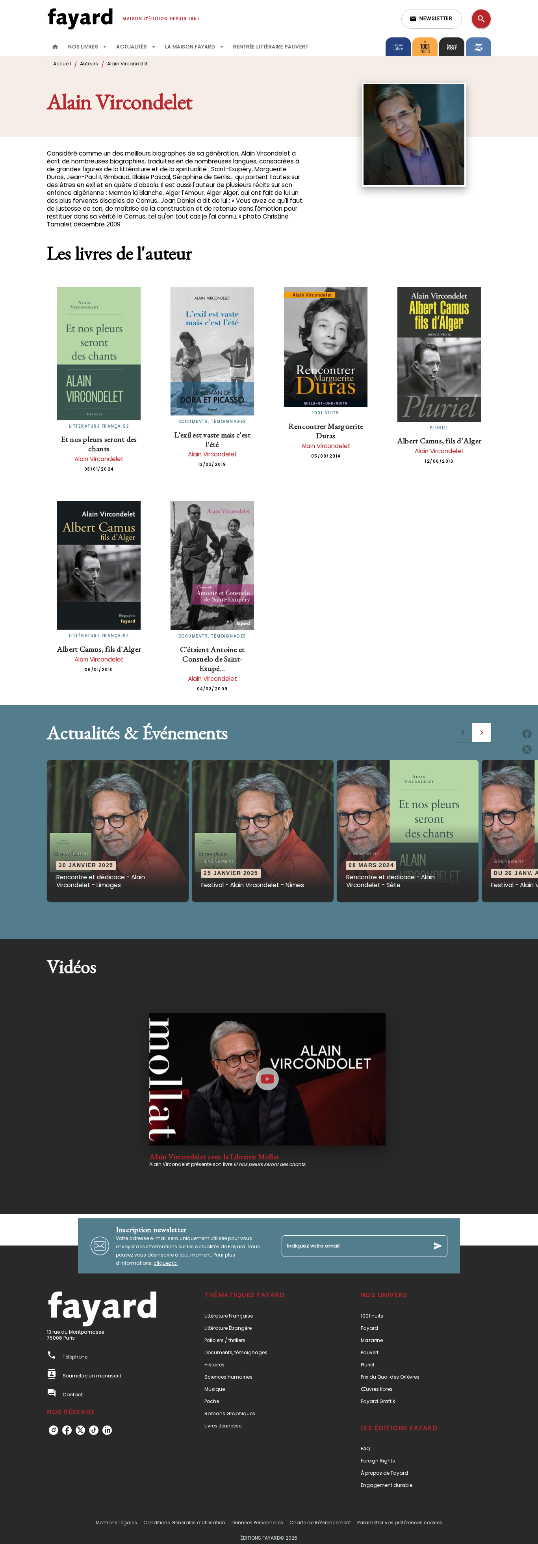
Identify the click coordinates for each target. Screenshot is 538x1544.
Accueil (62, 63)
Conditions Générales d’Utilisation (184, 1522)
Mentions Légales (116, 1522)
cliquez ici (166, 1263)
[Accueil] (80, 18)
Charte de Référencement (320, 1522)
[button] (431, 19)
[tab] (55, 46)
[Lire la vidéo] (267, 1079)
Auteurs (89, 63)
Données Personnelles (257, 1522)
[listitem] (53, 1430)
